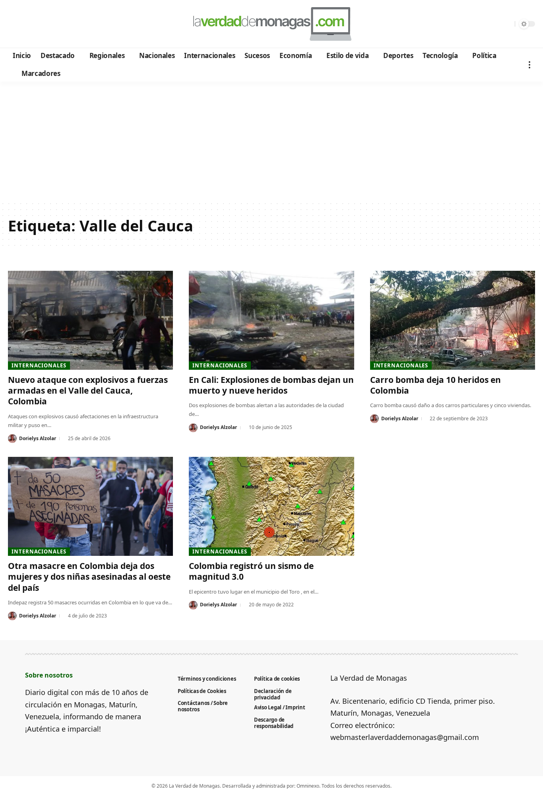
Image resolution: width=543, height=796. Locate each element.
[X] (26, 24)
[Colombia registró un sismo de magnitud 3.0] (271, 506)
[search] (507, 24)
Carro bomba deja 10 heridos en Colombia (435, 385)
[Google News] (36, 24)
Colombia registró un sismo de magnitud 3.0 (251, 571)
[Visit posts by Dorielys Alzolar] (12, 438)
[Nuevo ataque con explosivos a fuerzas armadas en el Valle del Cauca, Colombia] (90, 320)
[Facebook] (15, 24)
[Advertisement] (271, 141)
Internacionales (39, 365)
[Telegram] (58, 24)
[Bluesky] (90, 24)
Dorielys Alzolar (37, 438)
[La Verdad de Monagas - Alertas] (271, 24)
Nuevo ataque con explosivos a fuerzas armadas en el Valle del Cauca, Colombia (88, 390)
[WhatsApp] (69, 24)
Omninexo (308, 785)
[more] (529, 65)
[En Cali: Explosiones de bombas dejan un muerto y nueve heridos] (271, 320)
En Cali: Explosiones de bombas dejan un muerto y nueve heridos (271, 385)
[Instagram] (47, 24)
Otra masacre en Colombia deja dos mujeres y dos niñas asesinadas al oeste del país (89, 576)
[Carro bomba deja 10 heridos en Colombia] (452, 320)
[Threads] (79, 24)
